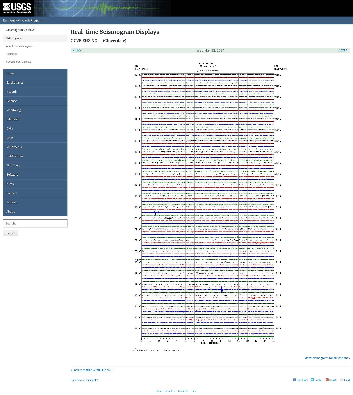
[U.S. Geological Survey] (17, 8)
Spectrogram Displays (18, 61)
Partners (12, 202)
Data (9, 128)
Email (347, 380)
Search (10, 233)
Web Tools (13, 165)
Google (333, 380)
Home (10, 73)
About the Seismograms (20, 46)
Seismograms (14, 38)
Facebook (302, 380)
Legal (194, 391)
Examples (11, 53)
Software (12, 175)
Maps (9, 138)
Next (343, 50)
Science (11, 101)
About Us (170, 391)
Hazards (11, 92)
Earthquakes (14, 82)
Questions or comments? (84, 380)
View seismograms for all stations (326, 358)
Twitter (318, 380)
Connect (11, 193)
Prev (76, 50)
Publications (14, 156)
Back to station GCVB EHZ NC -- (92, 370)
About (10, 211)
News (10, 184)
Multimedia (14, 147)
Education (13, 119)
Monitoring (13, 110)
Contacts (183, 391)
